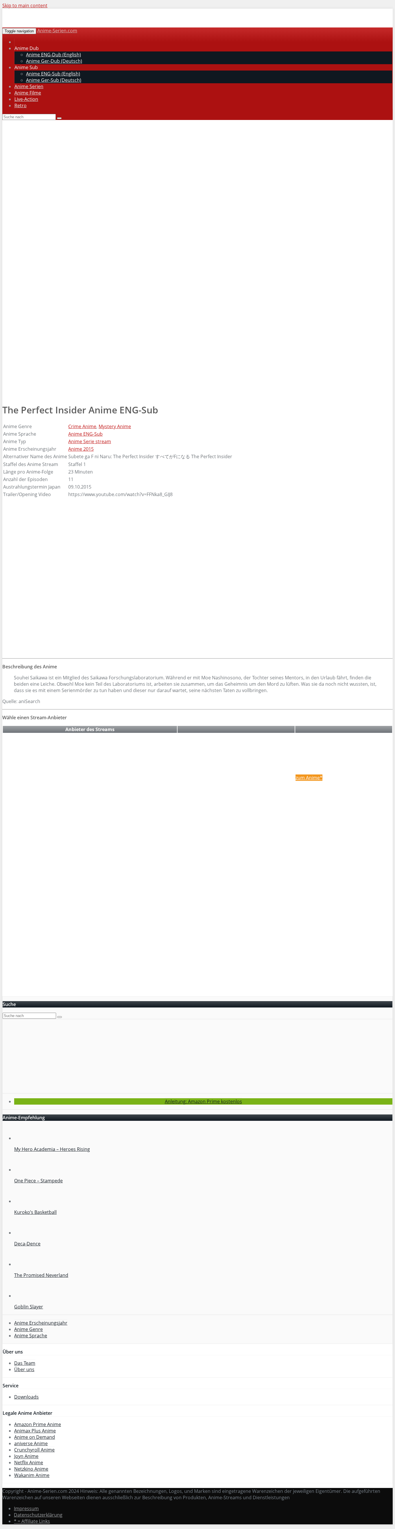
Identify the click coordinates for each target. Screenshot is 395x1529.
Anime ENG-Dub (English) (53, 54)
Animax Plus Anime (35, 1431)
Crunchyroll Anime (34, 1450)
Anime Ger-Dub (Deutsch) (54, 61)
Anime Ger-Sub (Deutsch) (53, 80)
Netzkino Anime (31, 1469)
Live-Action (26, 99)
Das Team (24, 1363)
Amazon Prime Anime (37, 1424)
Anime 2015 (81, 449)
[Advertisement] (197, 163)
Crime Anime (82, 426)
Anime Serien (28, 86)
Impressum (26, 1508)
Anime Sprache (30, 1335)
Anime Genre (28, 1329)
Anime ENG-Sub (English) (53, 74)
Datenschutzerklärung (38, 1515)
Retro (20, 105)
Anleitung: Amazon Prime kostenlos (203, 1101)
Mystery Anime (115, 426)
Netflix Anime (28, 1462)
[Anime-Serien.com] (54, 24)
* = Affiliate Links (32, 1521)
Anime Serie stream (89, 441)
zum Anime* (309, 777)
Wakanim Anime (31, 1475)
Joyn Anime (26, 1456)
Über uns (24, 1369)
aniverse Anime (31, 1443)
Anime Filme (27, 93)
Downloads (26, 1397)
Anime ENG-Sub (85, 434)
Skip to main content (24, 5)
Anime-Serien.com (57, 30)
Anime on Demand (34, 1437)
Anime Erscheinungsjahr (40, 1323)
